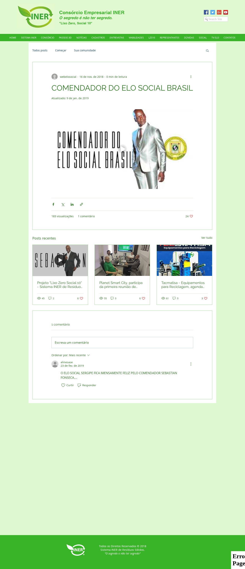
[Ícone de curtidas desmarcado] (63, 385)
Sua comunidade (85, 50)
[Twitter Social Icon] (212, 12)
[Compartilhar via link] (81, 204)
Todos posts (39, 50)
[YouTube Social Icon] (225, 12)
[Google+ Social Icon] (219, 12)
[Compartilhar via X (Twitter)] (63, 204)
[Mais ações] (191, 76)
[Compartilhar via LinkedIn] (72, 204)
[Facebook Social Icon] (206, 12)
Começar (60, 50)
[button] (169, 37)
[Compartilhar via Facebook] (53, 204)
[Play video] (122, 149)
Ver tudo (206, 237)
